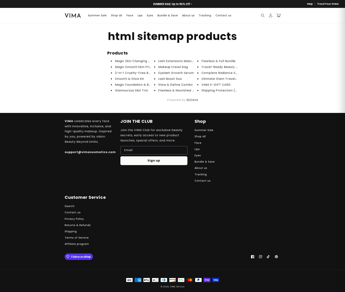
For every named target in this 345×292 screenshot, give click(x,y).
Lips (197, 149)
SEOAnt (192, 100)
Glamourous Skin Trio (131, 90)
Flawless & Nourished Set (177, 90)
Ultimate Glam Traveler (220, 79)
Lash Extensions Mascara (177, 61)
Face (198, 143)
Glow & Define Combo (175, 85)
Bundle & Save (205, 161)
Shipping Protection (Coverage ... (227, 90)
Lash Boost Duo (170, 79)
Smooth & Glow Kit (129, 79)
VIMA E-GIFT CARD (216, 85)
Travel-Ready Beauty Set (221, 67)
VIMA (172, 286)
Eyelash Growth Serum (176, 73)
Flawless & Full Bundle (218, 61)
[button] (263, 15)
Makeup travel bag (173, 67)
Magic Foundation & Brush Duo (139, 85)
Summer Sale (204, 130)
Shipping (71, 231)
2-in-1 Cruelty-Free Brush (135, 73)
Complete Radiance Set (220, 73)
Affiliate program (77, 244)
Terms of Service (77, 237)
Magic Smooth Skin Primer (135, 67)
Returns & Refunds (78, 225)
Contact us (203, 180)
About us (201, 168)
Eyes (198, 155)
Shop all (200, 136)
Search (70, 206)
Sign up (154, 160)
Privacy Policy (74, 219)
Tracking (201, 174)
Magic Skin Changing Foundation (140, 61)
